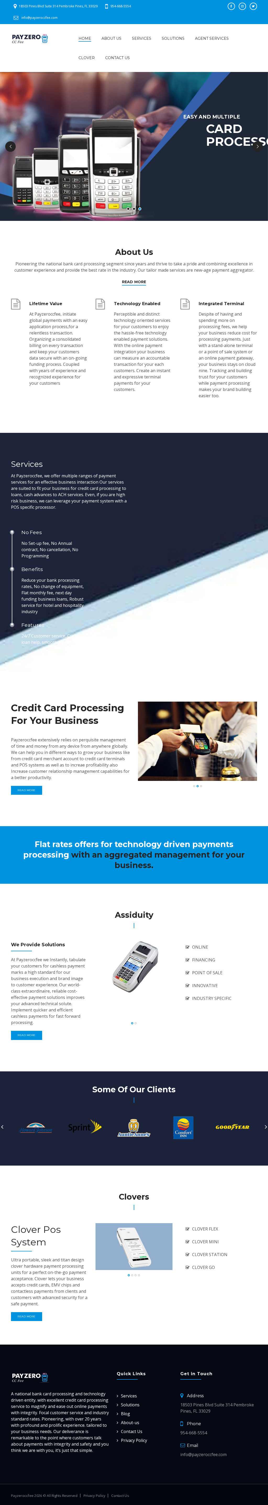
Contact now (207, 173)
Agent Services (212, 38)
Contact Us (117, 57)
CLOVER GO (203, 1267)
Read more (27, 790)
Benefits (31, 569)
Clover (87, 57)
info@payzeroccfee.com (39, 17)
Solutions (173, 38)
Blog (125, 1414)
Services (141, 38)
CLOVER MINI (205, 1242)
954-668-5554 (120, 6)
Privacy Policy (134, 1440)
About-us (130, 1422)
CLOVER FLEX (205, 1229)
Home (85, 38)
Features (32, 625)
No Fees (31, 532)
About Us (111, 38)
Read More (134, 281)
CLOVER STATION (209, 1254)
